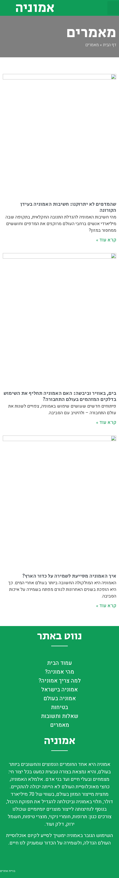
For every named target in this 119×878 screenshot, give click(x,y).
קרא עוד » (106, 239)
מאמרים (59, 725)
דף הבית (109, 45)
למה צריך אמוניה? (59, 681)
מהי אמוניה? (59, 672)
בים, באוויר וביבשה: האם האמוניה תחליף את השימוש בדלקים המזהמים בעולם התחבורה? (60, 396)
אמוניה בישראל (59, 690)
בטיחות (59, 707)
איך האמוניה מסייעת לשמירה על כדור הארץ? (69, 576)
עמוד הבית (59, 663)
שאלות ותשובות (59, 716)
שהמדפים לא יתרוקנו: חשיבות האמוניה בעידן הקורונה (68, 207)
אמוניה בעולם (59, 698)
